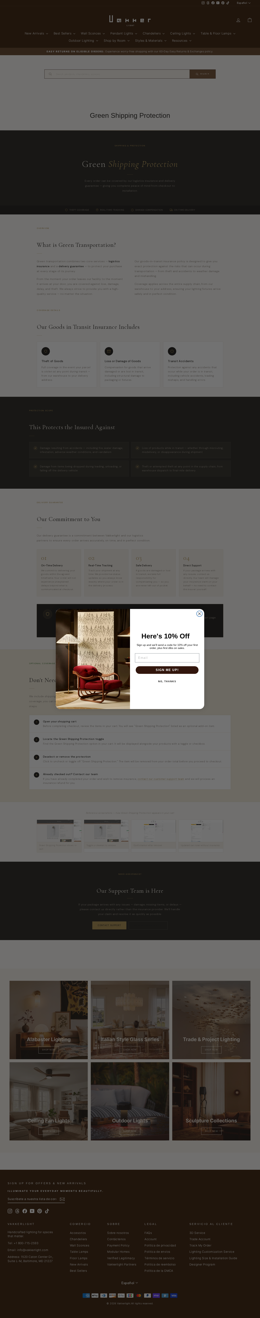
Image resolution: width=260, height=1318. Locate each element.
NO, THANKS (167, 681)
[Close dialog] (199, 614)
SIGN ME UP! (167, 670)
